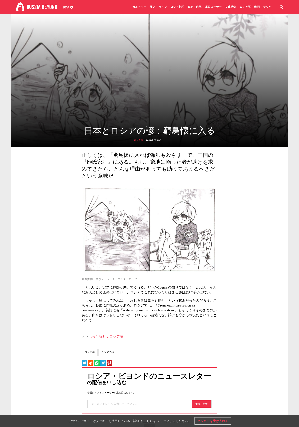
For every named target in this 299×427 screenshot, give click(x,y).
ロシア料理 (177, 6)
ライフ (163, 6)
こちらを (149, 421)
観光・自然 (195, 6)
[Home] (20, 7)
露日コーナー (213, 6)
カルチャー (139, 6)
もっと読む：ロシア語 (106, 336)
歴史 (152, 6)
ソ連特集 (230, 6)
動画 (257, 6)
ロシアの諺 (107, 352)
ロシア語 (245, 6)
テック (267, 6)
